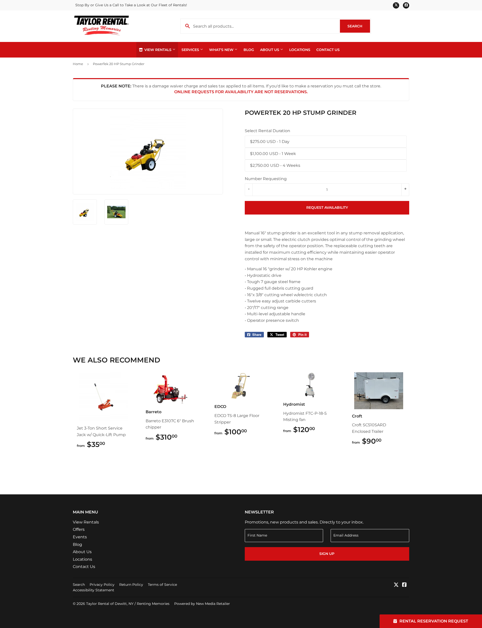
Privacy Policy (102, 585)
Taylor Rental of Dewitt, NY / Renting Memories (127, 604)
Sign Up (326, 553)
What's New (221, 50)
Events (80, 537)
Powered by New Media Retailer (202, 604)
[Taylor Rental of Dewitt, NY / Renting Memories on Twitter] (396, 585)
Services (191, 50)
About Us (270, 50)
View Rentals (157, 50)
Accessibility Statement (93, 590)
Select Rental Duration (267, 130)
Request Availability (327, 207)
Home (78, 64)
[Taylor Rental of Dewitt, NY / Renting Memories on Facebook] (404, 585)
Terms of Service (162, 585)
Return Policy (131, 585)
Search (358, 26)
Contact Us (328, 50)
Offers (79, 529)
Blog (249, 50)
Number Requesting (266, 178)
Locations (299, 50)
